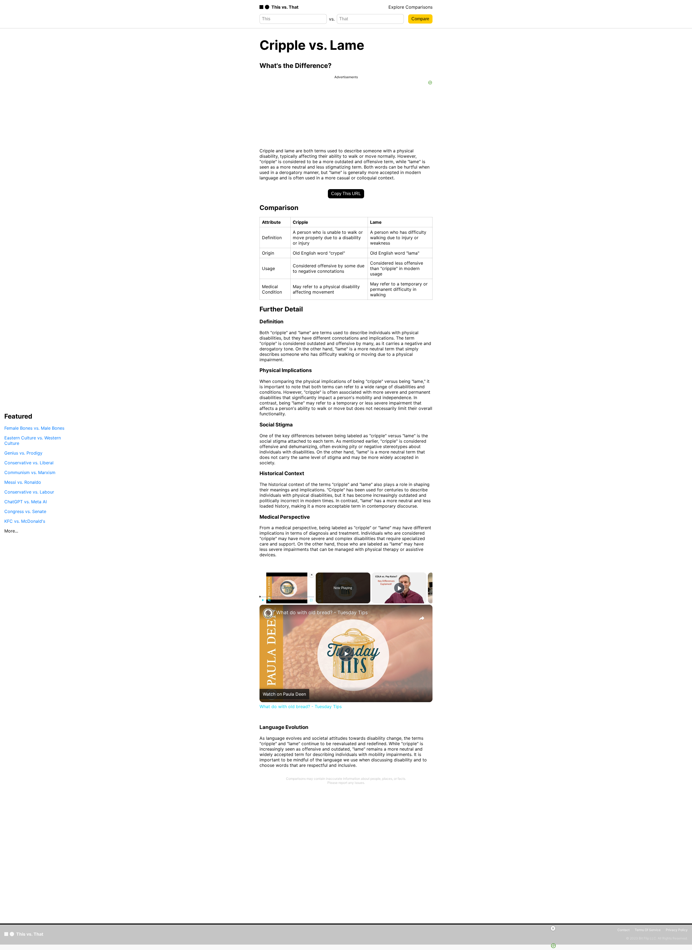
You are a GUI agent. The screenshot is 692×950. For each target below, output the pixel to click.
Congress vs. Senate (25, 511)
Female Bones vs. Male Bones (34, 428)
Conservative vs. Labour (29, 492)
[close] (553, 928)
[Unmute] (269, 600)
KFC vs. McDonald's (24, 521)
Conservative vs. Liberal (29, 462)
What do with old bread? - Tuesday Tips (322, 612)
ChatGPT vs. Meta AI (25, 501)
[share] (422, 618)
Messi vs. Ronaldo (22, 482)
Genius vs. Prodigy (23, 453)
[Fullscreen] (311, 600)
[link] (268, 613)
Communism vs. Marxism (29, 472)
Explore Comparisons (410, 7)
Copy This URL (346, 193)
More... (11, 531)
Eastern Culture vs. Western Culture (32, 440)
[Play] (263, 600)
